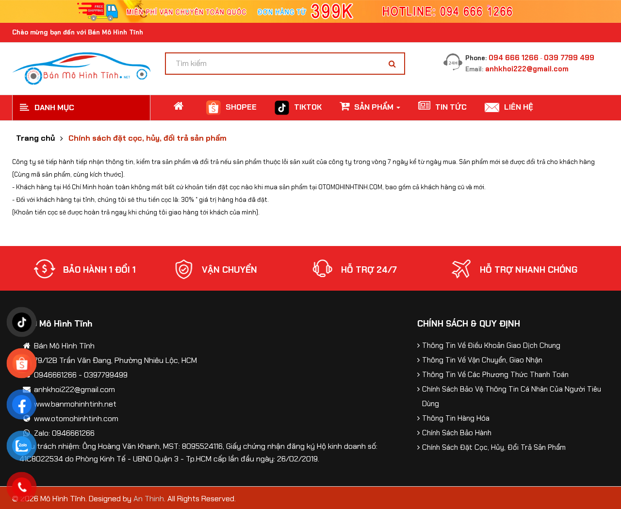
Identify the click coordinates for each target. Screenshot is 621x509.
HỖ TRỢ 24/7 (369, 270)
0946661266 (55, 375)
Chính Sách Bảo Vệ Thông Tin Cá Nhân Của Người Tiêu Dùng (511, 396)
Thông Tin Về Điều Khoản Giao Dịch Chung (491, 345)
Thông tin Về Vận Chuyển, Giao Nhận (482, 360)
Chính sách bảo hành (456, 433)
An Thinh (148, 498)
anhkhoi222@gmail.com (527, 69)
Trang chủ (35, 138)
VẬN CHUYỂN (229, 270)
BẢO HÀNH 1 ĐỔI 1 (99, 270)
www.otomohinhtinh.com (76, 418)
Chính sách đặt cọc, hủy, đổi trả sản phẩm (147, 138)
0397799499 (106, 375)
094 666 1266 (514, 58)
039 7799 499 (569, 58)
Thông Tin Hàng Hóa (456, 418)
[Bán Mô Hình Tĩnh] (81, 68)
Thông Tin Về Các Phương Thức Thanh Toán (495, 374)
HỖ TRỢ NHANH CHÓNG (528, 270)
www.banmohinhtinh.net (75, 404)
